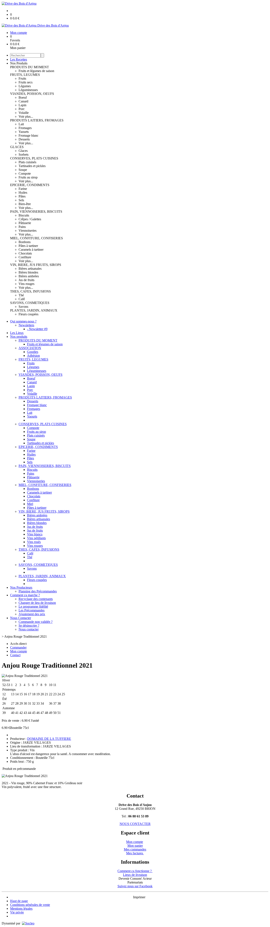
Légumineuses (28, 90)
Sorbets (23, 154)
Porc (22, 109)
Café (22, 299)
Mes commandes (135, 849)
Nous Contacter (20, 618)
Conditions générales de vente (30, 905)
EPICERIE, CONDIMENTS (29, 185)
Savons (23, 306)
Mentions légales (21, 908)
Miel (30, 504)
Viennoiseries (27, 230)
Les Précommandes (32, 610)
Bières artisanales (30, 268)
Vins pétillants (36, 538)
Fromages (25, 128)
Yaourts (24, 131)
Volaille (24, 112)
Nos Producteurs (21, 587)
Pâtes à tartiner (28, 246)
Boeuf (23, 97)
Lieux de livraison (135, 875)
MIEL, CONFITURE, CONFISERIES (36, 238)
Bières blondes (28, 272)
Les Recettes (18, 59)
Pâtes (22, 196)
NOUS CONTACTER (135, 824)
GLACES (17, 147)
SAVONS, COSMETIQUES (29, 303)
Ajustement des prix (32, 614)
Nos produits (18, 336)
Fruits (22, 78)
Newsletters (26, 325)
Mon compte (134, 842)
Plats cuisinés (27, 162)
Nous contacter (29, 629)
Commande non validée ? (36, 621)
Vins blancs (34, 534)
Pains (22, 227)
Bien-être (25, 204)
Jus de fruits (26, 280)
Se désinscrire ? (29, 625)
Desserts (24, 139)
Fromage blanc (28, 135)
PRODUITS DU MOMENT (29, 67)
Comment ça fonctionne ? (135, 871)
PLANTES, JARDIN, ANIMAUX (33, 310)
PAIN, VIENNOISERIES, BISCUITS (36, 211)
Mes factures (135, 853)
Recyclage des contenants (36, 599)
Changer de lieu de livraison (37, 602)
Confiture (25, 257)
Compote (25, 173)
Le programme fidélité (33, 606)
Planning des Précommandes (38, 591)
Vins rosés (34, 542)
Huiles (23, 192)
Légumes (25, 86)
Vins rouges (26, 284)
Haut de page (19, 901)
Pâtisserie (25, 223)
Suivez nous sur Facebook (135, 886)
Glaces (23, 150)
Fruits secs (25, 82)
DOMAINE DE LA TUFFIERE (49, 739)
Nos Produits (18, 63)
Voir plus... (26, 116)
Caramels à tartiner (31, 249)
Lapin (22, 105)
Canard (23, 101)
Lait (21, 124)
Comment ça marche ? (25, 595)
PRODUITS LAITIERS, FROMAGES (36, 120)
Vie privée (17, 912)
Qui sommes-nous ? (23, 321)
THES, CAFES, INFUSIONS (30, 291)
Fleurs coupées (28, 314)
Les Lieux (17, 333)
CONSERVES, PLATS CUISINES (34, 158)
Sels (21, 200)
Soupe (23, 170)
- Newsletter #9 (37, 329)
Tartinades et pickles (32, 166)
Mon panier (135, 845)
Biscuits (24, 215)
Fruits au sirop (28, 177)
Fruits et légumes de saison (36, 71)
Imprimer (139, 897)
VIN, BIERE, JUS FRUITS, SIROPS (35, 265)
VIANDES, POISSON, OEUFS (32, 93)
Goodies (32, 352)
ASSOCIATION (30, 348)
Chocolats (25, 253)
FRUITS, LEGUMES (25, 74)
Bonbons (25, 242)
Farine (23, 189)
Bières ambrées (29, 276)
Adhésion (33, 355)
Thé (21, 295)
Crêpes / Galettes (30, 219)
